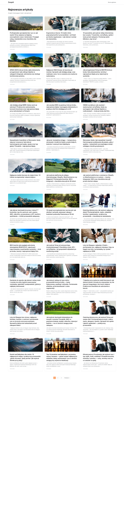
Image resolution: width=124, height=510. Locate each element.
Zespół (11, 2)
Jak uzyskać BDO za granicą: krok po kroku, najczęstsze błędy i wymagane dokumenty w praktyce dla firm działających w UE (62, 107)
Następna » (67, 377)
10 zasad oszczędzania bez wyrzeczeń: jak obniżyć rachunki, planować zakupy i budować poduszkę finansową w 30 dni (61, 212)
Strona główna (112, 2)
